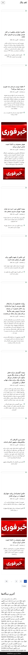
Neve (19, 653)
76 (6, 581)
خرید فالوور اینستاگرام (14, 628)
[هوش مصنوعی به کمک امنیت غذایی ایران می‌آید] (14, 132)
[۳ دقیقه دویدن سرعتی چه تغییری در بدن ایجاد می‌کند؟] (14, 74)
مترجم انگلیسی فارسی (8, 619)
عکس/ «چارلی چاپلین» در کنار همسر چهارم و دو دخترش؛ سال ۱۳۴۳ (14, 34)
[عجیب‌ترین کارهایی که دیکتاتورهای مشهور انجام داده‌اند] (14, 427)
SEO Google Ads (20, 650)
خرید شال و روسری (10, 607)
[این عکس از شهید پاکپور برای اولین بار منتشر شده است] (14, 244)
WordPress (10, 653)
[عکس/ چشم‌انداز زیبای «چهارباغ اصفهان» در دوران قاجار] (14, 481)
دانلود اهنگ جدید (21, 601)
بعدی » (24, 586)
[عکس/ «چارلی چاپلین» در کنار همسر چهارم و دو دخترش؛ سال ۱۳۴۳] (14, 19)
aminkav (22, 39)
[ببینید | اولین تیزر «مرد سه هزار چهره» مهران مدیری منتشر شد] (14, 196)
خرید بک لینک (12, 601)
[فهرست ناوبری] (3, 2)
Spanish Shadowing (7, 637)
